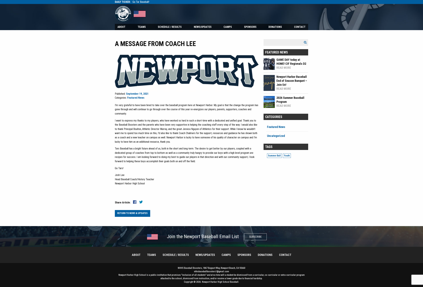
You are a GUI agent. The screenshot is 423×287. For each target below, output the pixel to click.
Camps (228, 26)
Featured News (135, 97)
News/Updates (203, 26)
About (121, 26)
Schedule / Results (170, 26)
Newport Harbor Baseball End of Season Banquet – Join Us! (291, 80)
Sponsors (250, 26)
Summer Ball (274, 155)
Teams (142, 26)
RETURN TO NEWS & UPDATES (132, 213)
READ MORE (283, 67)
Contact (300, 26)
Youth (287, 155)
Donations (275, 26)
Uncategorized (276, 136)
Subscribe (255, 236)
